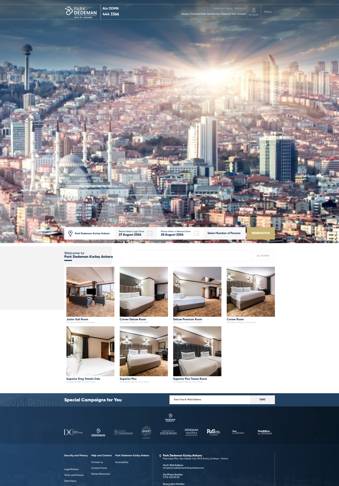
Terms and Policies (74, 475)
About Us (240, 8)
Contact (241, 14)
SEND (262, 400)
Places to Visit (228, 14)
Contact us (97, 462)
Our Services (213, 14)
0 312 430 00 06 (171, 477)
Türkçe (268, 12)
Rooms (185, 14)
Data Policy (70, 481)
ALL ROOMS (263, 256)
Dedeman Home (222, 8)
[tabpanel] (169, 121)
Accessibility (121, 462)
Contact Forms (99, 468)
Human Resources (100, 474)
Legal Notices (71, 469)
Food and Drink (198, 14)
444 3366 (111, 14)
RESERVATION (261, 233)
